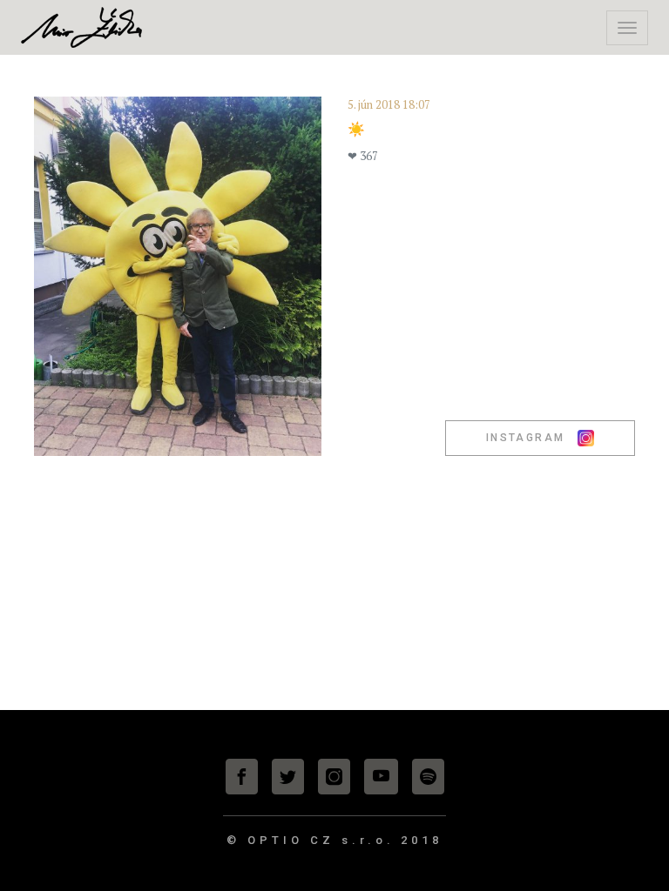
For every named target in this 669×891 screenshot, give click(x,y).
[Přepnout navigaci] (627, 27)
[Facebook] (242, 776)
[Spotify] (428, 776)
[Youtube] (381, 776)
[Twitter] (288, 776)
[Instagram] (334, 776)
